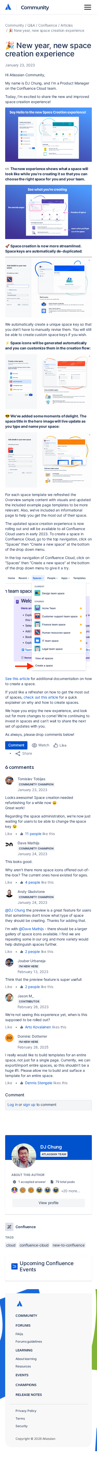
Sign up (29, 1104)
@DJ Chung (15, 910)
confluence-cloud (34, 1245)
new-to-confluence (69, 1245)
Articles (67, 25)
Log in (13, 1104)
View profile (48, 1202)
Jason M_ (26, 996)
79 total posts (65, 1182)
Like (8, 833)
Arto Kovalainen (38, 1027)
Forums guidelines (29, 1341)
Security (22, 1426)
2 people (32, 951)
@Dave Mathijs (31, 929)
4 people (32, 882)
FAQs (19, 1334)
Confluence (47, 25)
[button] (48, 135)
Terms (20, 1418)
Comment (16, 745)
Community (35, 7)
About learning (26, 1359)
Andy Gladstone (31, 891)
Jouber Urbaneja (32, 961)
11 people (33, 833)
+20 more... (70, 1191)
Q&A (31, 25)
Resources (23, 1366)
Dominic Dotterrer (32, 1036)
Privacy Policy (26, 1411)
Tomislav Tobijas (32, 779)
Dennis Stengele (38, 1083)
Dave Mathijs (29, 843)
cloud (11, 1245)
